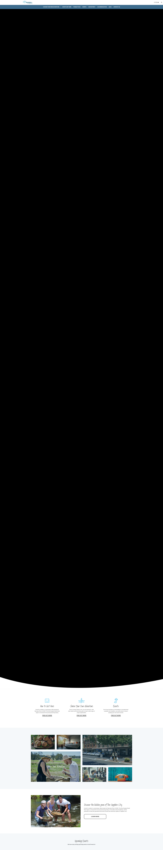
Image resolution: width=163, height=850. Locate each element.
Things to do (76, 7)
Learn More (95, 816)
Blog (110, 7)
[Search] (160, 2)
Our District (91, 7)
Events (84, 7)
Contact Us (117, 7)
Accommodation (102, 7)
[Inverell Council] (28, 2)
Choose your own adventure (51, 7)
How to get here (66, 7)
